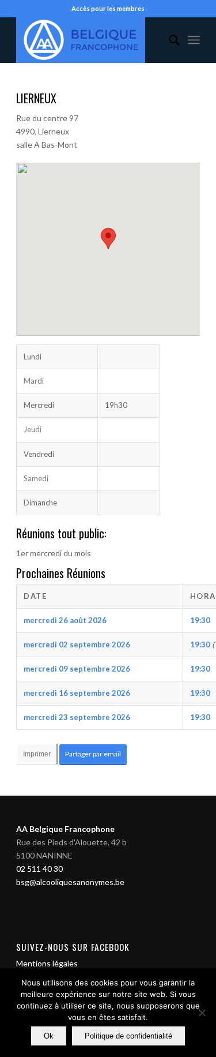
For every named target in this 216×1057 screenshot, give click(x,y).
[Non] (201, 1012)
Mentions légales (47, 963)
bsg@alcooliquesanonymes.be (70, 882)
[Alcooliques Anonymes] (89, 40)
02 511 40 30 (39, 869)
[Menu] (194, 40)
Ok (49, 1036)
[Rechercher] (168, 40)
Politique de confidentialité (128, 1036)
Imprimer (37, 754)
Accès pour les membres (108, 8)
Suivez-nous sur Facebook (73, 946)
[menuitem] (168, 40)
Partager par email (93, 753)
